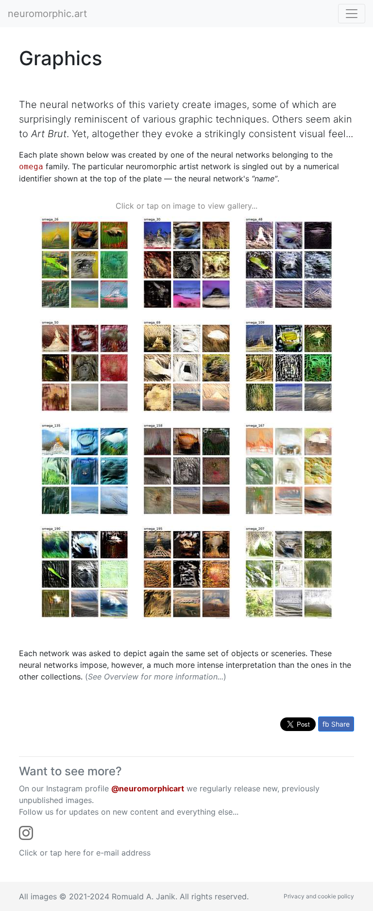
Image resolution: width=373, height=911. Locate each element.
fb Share (336, 724)
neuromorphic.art (47, 13)
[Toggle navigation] (351, 13)
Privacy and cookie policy (319, 896)
